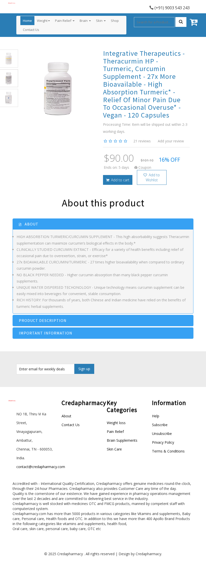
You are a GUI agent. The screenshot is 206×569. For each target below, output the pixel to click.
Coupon (144, 167)
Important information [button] (45, 332)
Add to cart (119, 180)
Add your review (171, 141)
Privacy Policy (163, 442)
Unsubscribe (162, 433)
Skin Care (114, 449)
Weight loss (116, 422)
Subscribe (160, 424)
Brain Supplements (122, 440)
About (66, 416)
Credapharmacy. (149, 553)
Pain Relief (115, 431)
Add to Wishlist (153, 177)
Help (155, 416)
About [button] (31, 223)
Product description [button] (43, 320)
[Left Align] (180, 22)
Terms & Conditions (168, 451)
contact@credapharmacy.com (40, 466)
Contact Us (71, 424)
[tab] (103, 224)
